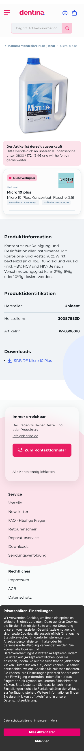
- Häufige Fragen (31, 520)
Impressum (18, 580)
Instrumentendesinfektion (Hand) (31, 45)
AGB (12, 588)
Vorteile (15, 503)
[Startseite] (32, 21)
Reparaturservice (23, 538)
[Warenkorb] (75, 14)
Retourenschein (22, 529)
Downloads (18, 546)
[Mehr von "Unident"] (66, 180)
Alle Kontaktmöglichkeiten (34, 472)
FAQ (12, 520)
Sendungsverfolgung (27, 555)
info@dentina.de (25, 436)
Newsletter (18, 512)
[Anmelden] (65, 14)
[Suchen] (67, 28)
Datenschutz (20, 597)
